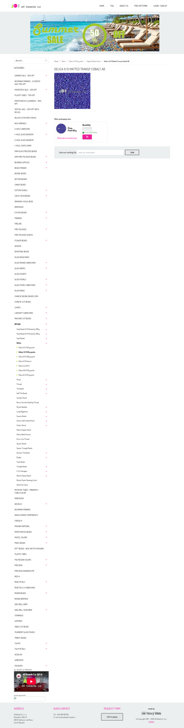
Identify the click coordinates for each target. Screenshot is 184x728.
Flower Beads (21, 240)
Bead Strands (21, 168)
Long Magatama (22, 411)
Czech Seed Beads (22, 196)
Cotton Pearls (21, 190)
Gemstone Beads (22, 251)
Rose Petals (20, 582)
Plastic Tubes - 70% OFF (25, 95)
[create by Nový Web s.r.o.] (151, 713)
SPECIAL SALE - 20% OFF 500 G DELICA (27, 110)
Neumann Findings (22, 509)
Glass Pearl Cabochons (25, 285)
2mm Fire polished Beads (25, 157)
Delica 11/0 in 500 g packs (25, 117)
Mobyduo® (19, 498)
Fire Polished (20, 229)
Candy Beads (20, 184)
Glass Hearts (20, 274)
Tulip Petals (20, 649)
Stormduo (19, 615)
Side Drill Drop (21, 604)
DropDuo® (19, 207)
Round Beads (20, 593)
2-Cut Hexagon (22, 471)
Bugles (19, 457)
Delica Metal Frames (24, 434)
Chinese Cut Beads (23, 302)
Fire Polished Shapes (24, 235)
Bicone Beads (20, 173)
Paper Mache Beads (23, 532)
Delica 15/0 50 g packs (26, 347)
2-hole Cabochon (22, 129)
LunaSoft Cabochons (24, 313)
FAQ (112, 5)
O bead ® (18, 520)
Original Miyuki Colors (94, 61)
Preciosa (18, 565)
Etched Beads (21, 212)
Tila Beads (20, 388)
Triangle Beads (22, 466)
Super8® (18, 621)
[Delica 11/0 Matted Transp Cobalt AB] (72, 91)
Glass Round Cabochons (25, 262)
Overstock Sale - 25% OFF (26, 89)
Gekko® (18, 246)
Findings (18, 218)
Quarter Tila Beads (23, 453)
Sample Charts (22, 398)
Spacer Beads (21, 443)
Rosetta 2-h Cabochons (25, 587)
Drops (19, 379)
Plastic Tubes (21, 554)
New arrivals (20, 123)
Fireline (18, 223)
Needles (18, 504)
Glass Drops (20, 268)
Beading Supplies (22, 162)
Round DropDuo (21, 599)
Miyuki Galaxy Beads (24, 475)
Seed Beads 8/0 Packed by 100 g (28, 334)
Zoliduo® (19, 665)
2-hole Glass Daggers (24, 140)
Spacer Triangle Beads (24, 448)
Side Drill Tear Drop (23, 610)
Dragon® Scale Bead (24, 201)
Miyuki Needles (22, 407)
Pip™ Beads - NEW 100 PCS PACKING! (29, 548)
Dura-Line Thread (23, 439)
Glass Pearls (20, 279)
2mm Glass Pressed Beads (26, 151)
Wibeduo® (19, 660)
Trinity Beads (20, 638)
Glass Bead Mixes (22, 257)
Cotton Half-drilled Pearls (26, 421)
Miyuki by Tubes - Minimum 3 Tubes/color (26, 491)
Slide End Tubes (22, 485)
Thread (19, 384)
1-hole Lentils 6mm (23, 145)
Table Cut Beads (22, 626)
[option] (95, 33)
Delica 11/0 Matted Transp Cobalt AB (116, 61)
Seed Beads (21, 338)
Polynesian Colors (23, 559)
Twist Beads (21, 462)
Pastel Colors (21, 537)
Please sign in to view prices (67, 138)
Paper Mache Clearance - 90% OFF (28, 102)
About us (124, 5)
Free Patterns (140, 5)
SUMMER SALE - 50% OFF (24, 75)
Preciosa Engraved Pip (24, 571)
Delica (19, 343)
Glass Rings (20, 290)
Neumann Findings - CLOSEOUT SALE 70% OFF (27, 82)
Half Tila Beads (22, 393)
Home (101, 5)
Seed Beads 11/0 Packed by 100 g (28, 329)
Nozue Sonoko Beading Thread (28, 402)
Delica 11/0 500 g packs (27, 356)
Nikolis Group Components (26, 515)
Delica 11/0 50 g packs (27, 352)
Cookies (151, 721)
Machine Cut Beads (23, 318)
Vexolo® (18, 654)
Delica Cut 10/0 (24, 366)
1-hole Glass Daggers (24, 134)
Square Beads (21, 416)
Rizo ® (17, 576)
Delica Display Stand (24, 430)
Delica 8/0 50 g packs (26, 375)
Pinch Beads (20, 543)
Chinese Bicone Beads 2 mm (26, 296)
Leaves (18, 307)
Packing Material (22, 526)
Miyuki (17, 324)
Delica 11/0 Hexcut (25, 361)
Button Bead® (21, 179)
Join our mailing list (68, 152)
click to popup (112, 717)
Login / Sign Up (160, 5)
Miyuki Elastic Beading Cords (27, 480)
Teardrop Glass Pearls (25, 632)
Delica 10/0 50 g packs (26, 370)
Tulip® (17, 643)
